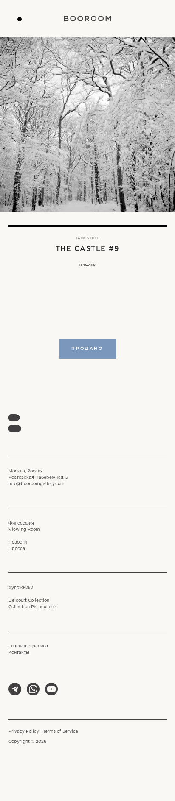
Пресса (16, 549)
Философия (21, 523)
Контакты (18, 653)
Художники (20, 588)
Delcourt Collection (28, 601)
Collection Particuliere (32, 607)
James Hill (87, 238)
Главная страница (28, 646)
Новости (17, 542)
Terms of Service (60, 732)
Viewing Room (24, 530)
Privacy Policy (23, 732)
